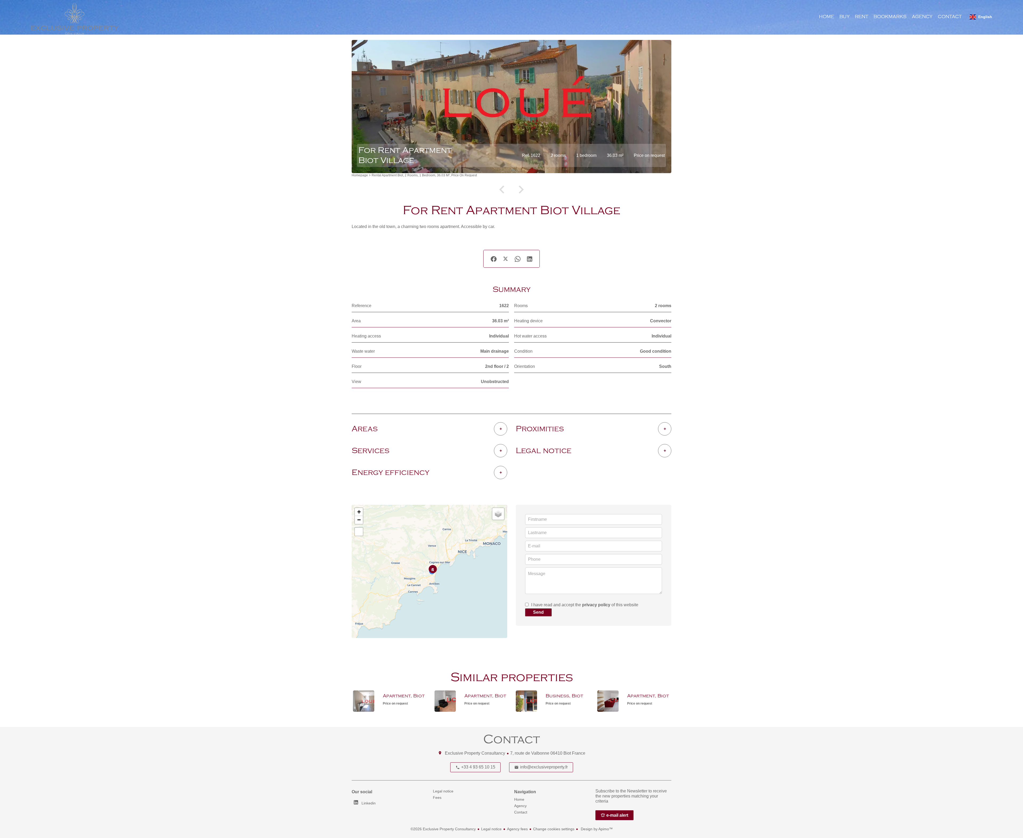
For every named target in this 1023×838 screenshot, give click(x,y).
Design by (596, 829)
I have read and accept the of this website (584, 605)
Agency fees (517, 829)
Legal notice (491, 829)
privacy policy (596, 605)
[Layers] (498, 514)
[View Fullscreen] (359, 532)
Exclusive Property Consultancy (475, 753)
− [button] (359, 519)
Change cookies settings (553, 829)
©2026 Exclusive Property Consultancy (443, 829)
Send (538, 612)
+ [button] (359, 512)
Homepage (360, 175)
